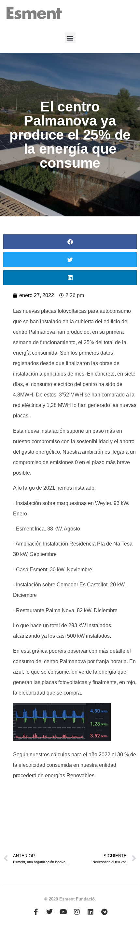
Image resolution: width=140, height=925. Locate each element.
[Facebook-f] (36, 912)
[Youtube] (63, 912)
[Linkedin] (90, 912)
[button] (70, 37)
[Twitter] (49, 912)
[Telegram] (104, 912)
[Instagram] (77, 912)
